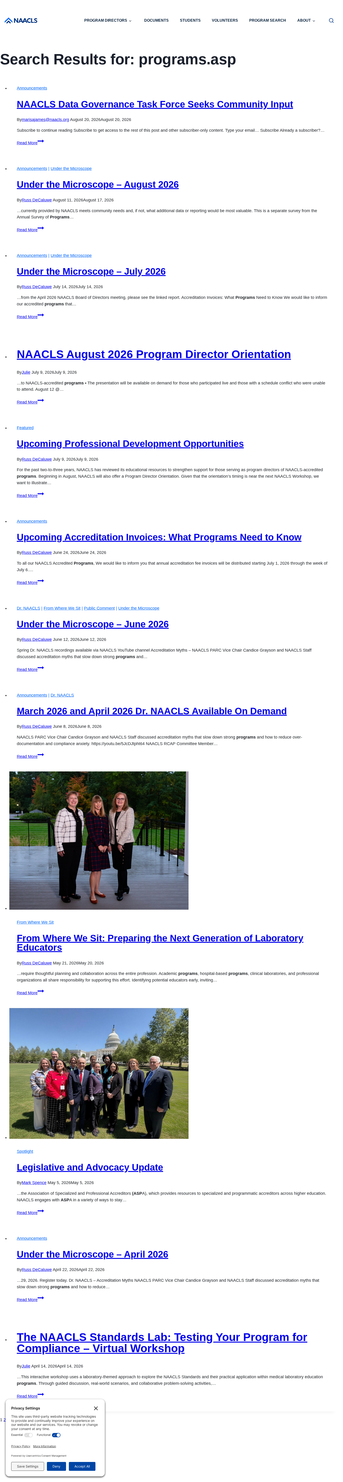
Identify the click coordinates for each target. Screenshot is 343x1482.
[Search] (331, 20)
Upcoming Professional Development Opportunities (130, 444)
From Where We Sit (62, 608)
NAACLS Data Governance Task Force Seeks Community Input (155, 104)
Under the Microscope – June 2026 (93, 624)
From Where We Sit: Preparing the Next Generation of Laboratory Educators (160, 943)
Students (190, 20)
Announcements (32, 88)
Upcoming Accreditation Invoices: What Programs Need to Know (159, 537)
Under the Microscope (71, 168)
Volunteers (225, 20)
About (304, 20)
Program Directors (105, 20)
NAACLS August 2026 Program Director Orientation (154, 354)
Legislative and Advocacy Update (90, 1167)
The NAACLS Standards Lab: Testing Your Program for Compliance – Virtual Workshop (162, 1342)
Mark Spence (34, 1182)
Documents (156, 20)
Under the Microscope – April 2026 (92, 1254)
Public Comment (99, 608)
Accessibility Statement (249, 1471)
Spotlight (25, 1151)
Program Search (267, 20)
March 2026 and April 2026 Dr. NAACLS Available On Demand (152, 711)
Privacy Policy (183, 1471)
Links (268, 1447)
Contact (159, 1471)
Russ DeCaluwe (37, 200)
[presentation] (172, 841)
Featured (25, 427)
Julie (26, 372)
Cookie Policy (212, 1471)
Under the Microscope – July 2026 (91, 271)
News (248, 1447)
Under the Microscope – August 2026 (98, 184)
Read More (30, 143)
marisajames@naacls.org (45, 119)
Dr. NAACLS (28, 608)
